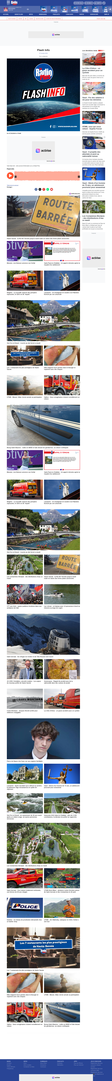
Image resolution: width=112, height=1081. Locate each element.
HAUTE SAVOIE (12, 18)
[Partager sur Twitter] (39, 190)
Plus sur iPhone (78, 1063)
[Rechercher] (104, 3)
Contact (9, 1063)
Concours (69, 14)
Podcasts (56, 14)
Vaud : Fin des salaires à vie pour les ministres (93, 99)
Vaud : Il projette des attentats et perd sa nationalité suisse (91, 154)
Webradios (43, 14)
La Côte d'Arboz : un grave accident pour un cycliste (92, 70)
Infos (31, 14)
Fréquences (10, 1068)
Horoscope (94, 14)
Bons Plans (19, 14)
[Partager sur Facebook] (35, 190)
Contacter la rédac (29, 1067)
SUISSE (31, 18)
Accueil (6, 14)
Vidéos (81, 14)
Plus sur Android (78, 1065)
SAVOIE (20, 18)
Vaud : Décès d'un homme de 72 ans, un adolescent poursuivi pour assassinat (93, 185)
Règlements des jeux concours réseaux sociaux (97, 1065)
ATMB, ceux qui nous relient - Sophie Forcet (92, 128)
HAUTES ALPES (40, 18)
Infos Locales (27, 1065)
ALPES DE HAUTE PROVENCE (53, 18)
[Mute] (28, 9)
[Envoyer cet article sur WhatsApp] (47, 190)
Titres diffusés (11, 1067)
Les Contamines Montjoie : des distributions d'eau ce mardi (93, 218)
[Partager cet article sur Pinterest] (43, 190)
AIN (26, 18)
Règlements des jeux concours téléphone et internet (97, 1074)
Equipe (9, 1065)
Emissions (43, 1065)
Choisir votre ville (101, 18)
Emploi (106, 14)
